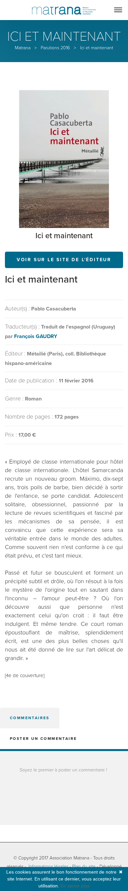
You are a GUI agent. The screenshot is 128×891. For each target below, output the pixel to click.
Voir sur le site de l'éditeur (64, 260)
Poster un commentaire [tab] (43, 738)
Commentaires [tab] (30, 718)
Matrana (23, 48)
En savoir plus (75, 885)
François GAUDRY (35, 336)
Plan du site (84, 866)
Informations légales (48, 866)
